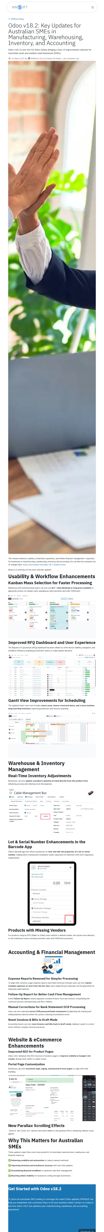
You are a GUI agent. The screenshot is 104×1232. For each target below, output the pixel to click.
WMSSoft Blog (17, 19)
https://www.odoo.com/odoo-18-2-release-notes (44, 564)
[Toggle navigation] (92, 7)
